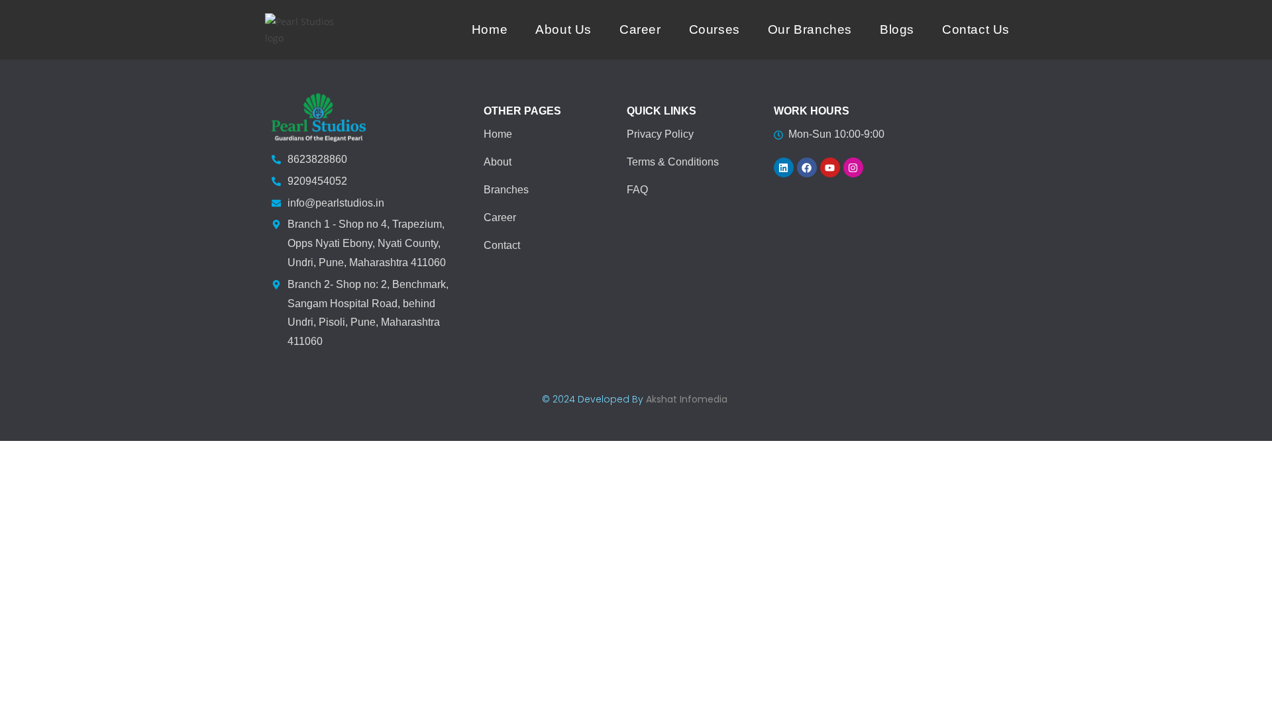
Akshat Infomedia (686, 399)
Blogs (897, 29)
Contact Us (976, 29)
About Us (563, 29)
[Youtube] (830, 167)
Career (640, 29)
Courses (714, 29)
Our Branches (810, 29)
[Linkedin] (784, 167)
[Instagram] (853, 167)
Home (489, 29)
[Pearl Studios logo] (306, 29)
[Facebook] (807, 167)
